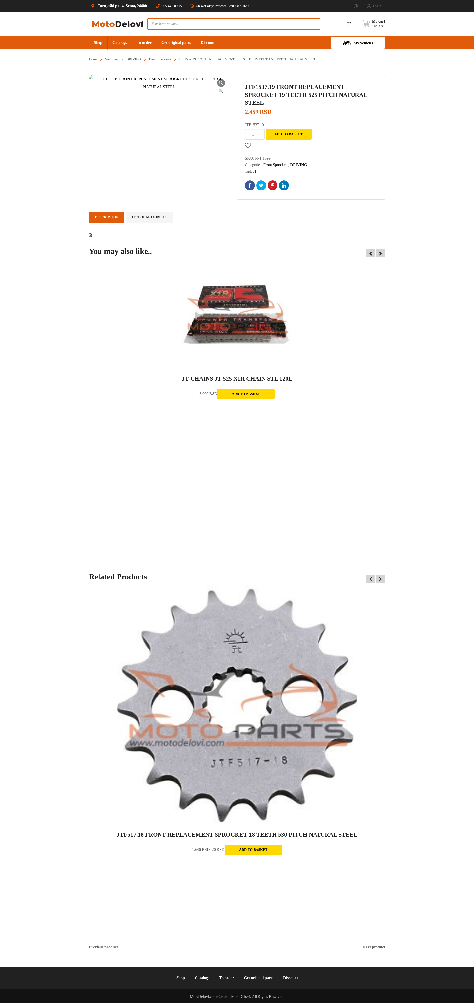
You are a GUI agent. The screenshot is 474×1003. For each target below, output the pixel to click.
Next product (374, 947)
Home (93, 59)
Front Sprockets (160, 59)
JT (255, 171)
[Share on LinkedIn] (284, 185)
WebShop (111, 59)
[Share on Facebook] (250, 185)
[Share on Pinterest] (272, 185)
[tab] (106, 217)
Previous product (103, 947)
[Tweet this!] (261, 185)
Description (106, 217)
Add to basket (289, 134)
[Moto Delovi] (118, 23)
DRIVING (133, 59)
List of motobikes (149, 217)
